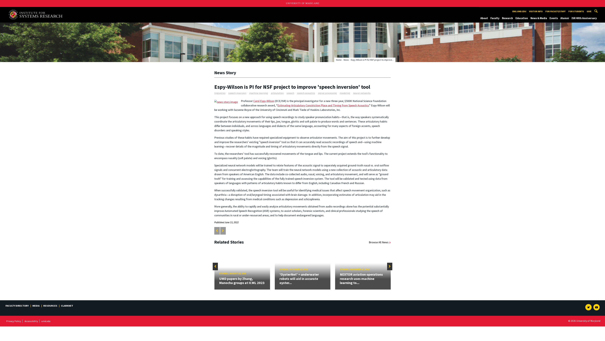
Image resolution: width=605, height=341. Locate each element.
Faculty (494, 18)
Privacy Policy (13, 321)
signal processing (327, 93)
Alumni (564, 18)
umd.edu (45, 321)
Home (339, 59)
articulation (277, 93)
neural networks (362, 93)
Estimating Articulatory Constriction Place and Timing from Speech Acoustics (323, 105)
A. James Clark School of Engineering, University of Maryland (36, 10)
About (484, 18)
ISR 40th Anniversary (584, 18)
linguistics (219, 93)
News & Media (538, 18)
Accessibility (31, 321)
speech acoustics (306, 93)
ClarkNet (67, 305)
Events (554, 18)
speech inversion (237, 93)
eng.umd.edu (519, 11)
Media (36, 305)
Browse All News (379, 242)
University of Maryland (302, 3)
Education (522, 18)
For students (576, 11)
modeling (345, 93)
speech (290, 93)
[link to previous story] (217, 231)
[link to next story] (223, 231)
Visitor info (536, 11)
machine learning (258, 93)
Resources (50, 305)
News (346, 59)
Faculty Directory (17, 305)
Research (507, 18)
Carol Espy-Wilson (263, 101)
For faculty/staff (555, 11)
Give (589, 11)
